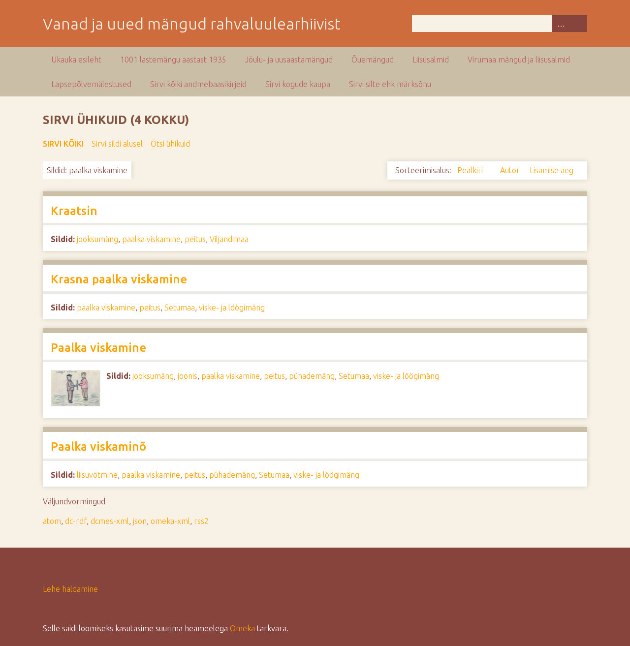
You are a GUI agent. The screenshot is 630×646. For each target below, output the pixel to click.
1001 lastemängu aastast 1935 (173, 59)
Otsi (578, 23)
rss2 (201, 521)
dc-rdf (76, 521)
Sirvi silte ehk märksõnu (390, 84)
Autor (511, 170)
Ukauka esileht (76, 59)
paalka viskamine (151, 239)
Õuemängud (372, 59)
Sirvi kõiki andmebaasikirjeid (198, 84)
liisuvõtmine (97, 474)
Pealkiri (471, 170)
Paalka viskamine (98, 347)
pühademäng (312, 375)
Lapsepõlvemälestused (91, 84)
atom (52, 521)
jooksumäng (97, 239)
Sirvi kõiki (63, 143)
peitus (195, 239)
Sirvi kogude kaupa (297, 84)
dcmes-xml (110, 521)
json (140, 521)
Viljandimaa (229, 239)
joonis (187, 375)
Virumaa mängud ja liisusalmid (519, 59)
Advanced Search (560, 23)
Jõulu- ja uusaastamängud (289, 59)
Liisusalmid (430, 59)
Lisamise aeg (551, 170)
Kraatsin (74, 210)
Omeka (242, 628)
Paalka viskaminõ (98, 446)
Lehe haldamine (70, 588)
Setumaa (179, 307)
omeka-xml (170, 521)
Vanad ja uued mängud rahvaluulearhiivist (192, 23)
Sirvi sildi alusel (117, 143)
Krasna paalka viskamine (119, 279)
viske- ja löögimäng (232, 307)
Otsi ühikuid (170, 143)
